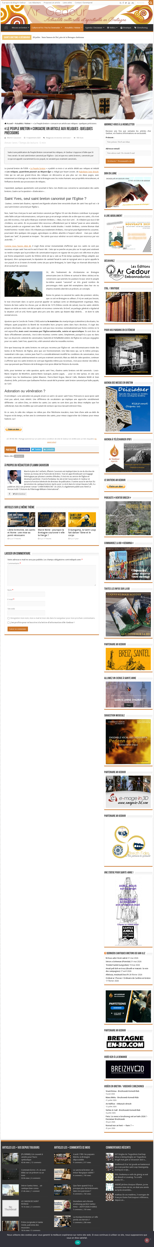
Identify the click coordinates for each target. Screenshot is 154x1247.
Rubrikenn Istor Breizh (89, 172)
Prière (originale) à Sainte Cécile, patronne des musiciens (32, 1225)
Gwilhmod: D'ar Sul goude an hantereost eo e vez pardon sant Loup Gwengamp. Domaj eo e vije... (132, 1167)
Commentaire (14, 563)
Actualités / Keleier (72, 28)
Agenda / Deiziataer (93, 28)
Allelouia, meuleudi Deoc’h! (117, 974)
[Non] (150, 1239)
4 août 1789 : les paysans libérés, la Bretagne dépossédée (83, 1157)
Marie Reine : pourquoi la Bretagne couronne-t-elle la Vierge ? (51, 532)
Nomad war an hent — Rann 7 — (120, 1125)
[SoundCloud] (132, 3)
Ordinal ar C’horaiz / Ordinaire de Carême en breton (128, 978)
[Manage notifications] (147, 1240)
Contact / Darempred (83, 3)
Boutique (127, 28)
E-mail (11, 599)
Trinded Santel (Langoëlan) (117, 965)
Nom (10, 590)
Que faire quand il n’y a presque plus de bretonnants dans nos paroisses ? (85, 1188)
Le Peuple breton (37, 168)
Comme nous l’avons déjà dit (18, 246)
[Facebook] (123, 3)
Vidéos (113, 28)
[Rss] (120, 3)
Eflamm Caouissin (14, 138)
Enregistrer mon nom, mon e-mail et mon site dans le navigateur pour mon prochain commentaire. (53, 618)
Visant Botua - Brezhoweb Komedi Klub (122, 1091)
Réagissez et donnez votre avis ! (58, 138)
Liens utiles (67, 3)
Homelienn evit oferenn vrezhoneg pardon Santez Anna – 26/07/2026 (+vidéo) (85, 1204)
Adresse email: (113, 149)
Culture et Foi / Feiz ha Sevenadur (46, 28)
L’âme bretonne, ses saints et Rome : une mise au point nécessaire (21, 532)
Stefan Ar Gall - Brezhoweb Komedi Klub (123, 1110)
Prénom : (110, 137)
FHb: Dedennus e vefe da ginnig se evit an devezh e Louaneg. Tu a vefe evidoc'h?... (131, 1177)
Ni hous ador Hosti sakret (116, 958)
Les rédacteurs (35, 3)
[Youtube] (129, 3)
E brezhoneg (142, 28)
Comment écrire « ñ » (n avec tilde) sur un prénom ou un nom (33, 1172)
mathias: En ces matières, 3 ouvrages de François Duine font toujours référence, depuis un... (132, 1197)
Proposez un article (52, 3)
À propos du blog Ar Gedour (14, 3)
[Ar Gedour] (77, 14)
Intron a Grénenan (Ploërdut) (118, 961)
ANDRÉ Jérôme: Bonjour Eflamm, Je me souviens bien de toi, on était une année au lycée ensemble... (132, 1187)
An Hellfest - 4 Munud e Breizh (118, 1104)
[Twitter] (126, 3)
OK (77, 1242)
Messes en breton (19, 28)
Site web (11, 609)
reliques (19, 456)
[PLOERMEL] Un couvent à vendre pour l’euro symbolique (32, 1157)
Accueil (6, 27)
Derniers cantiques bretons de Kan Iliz (126, 953)
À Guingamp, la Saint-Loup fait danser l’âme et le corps (82, 532)
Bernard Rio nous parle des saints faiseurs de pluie (53, 37)
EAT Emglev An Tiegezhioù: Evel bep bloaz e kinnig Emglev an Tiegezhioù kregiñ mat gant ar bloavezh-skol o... (130, 1157)
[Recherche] (151, 2)
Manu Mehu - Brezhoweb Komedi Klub (122, 1097)
